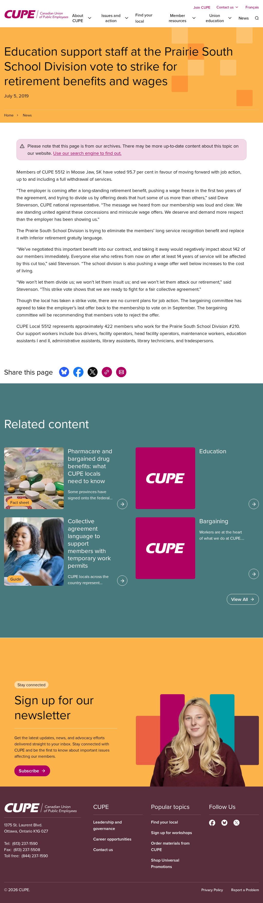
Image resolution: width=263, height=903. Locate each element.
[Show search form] (257, 18)
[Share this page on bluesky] (64, 373)
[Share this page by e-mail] (121, 373)
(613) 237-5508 (27, 849)
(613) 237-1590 (25, 843)
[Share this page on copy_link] (107, 373)
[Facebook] (212, 822)
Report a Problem (245, 889)
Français (252, 7)
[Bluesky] (224, 822)
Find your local (164, 822)
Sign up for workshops (171, 833)
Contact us (103, 850)
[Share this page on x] (93, 373)
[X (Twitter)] (236, 822)
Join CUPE (201, 7)
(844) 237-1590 (35, 856)
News (244, 18)
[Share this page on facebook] (78, 373)
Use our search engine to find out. (87, 153)
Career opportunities (112, 839)
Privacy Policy (212, 889)
